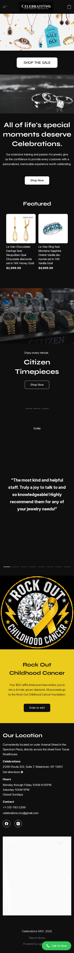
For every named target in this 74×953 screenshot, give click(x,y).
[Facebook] (6, 823)
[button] (37, 945)
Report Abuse (37, 937)
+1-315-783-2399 (14, 807)
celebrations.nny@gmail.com (20, 813)
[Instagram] (18, 823)
